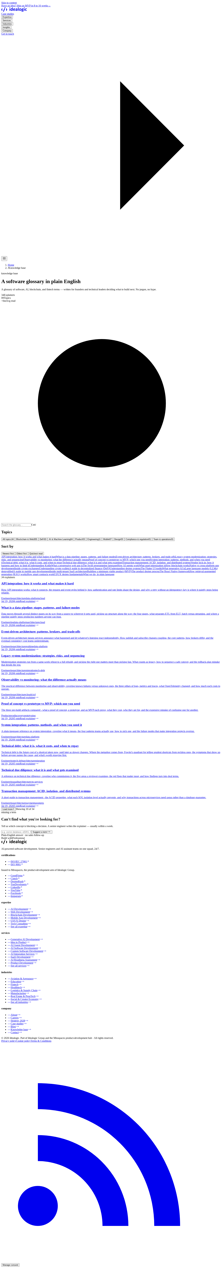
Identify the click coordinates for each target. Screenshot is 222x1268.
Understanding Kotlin (40, 565)
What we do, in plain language (98, 574)
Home (11, 265)
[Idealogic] (14, 10)
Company (7, 31)
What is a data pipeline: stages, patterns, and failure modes (86, 556)
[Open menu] (4, 258)
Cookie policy (23, 1041)
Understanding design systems (125, 568)
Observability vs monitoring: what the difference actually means (56, 559)
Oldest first (21, 553)
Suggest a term (40, 832)
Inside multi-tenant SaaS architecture (68, 571)
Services (7, 20)
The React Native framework (174, 571)
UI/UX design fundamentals (68, 574)
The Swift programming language (100, 565)
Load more (8, 809)
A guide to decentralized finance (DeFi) (89, 568)
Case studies (7, 13)
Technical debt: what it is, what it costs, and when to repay (32, 562)
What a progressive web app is (67, 565)
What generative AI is (174, 568)
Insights (6, 27)
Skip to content (9, 2)
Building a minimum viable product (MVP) (109, 571)
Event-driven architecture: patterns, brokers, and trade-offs (145, 556)
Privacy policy (8, 1041)
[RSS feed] (111, 1261)
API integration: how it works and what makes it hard (28, 556)
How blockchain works (177, 565)
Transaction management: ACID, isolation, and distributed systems (157, 562)
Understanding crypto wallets (54, 568)
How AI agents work (128, 565)
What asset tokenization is (152, 565)
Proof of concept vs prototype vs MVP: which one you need (119, 559)
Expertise (7, 17)
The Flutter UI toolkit (152, 568)
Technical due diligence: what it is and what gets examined (92, 562)
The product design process (145, 571)
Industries (7, 24)
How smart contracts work (40, 574)
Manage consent (10, 1265)
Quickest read (36, 553)
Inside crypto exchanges (26, 568)
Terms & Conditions (41, 1041)
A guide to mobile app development (31, 571)
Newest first (8, 553)
